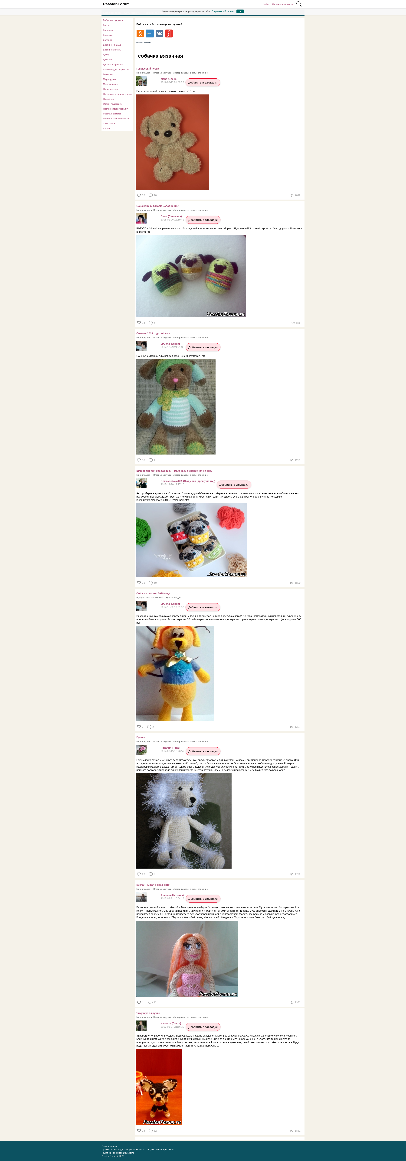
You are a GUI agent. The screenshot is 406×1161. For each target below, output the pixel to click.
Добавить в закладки (203, 82)
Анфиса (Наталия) (172, 895)
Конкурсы (108, 74)
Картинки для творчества (116, 69)
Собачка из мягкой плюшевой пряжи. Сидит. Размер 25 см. (171, 356)
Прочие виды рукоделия (115, 108)
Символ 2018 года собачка (153, 333)
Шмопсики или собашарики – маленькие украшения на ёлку (174, 470)
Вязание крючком (112, 49)
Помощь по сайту (142, 1149)
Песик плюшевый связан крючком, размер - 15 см (165, 91)
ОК (240, 11)
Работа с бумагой (112, 113)
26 (143, 195)
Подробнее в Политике (222, 11)
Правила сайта (109, 1149)
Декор (106, 54)
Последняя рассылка (163, 1149)
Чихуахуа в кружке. (148, 1013)
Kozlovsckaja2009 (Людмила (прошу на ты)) (188, 481)
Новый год (108, 99)
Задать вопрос (125, 1149)
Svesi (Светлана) (171, 216)
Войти (266, 4)
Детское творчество (113, 64)
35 (143, 583)
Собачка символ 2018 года (153, 593)
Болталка (108, 30)
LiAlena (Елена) (170, 343)
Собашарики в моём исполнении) (157, 206)
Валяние (107, 40)
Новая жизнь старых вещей (117, 94)
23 (143, 874)
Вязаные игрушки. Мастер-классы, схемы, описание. (180, 72)
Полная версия (109, 1146)
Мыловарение (110, 84)
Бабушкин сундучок (113, 20)
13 (143, 322)
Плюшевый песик (147, 68)
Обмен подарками (112, 104)
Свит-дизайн (109, 123)
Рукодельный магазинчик (116, 118)
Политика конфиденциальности (118, 1152)
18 (143, 460)
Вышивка (107, 35)
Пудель (141, 737)
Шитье (106, 128)
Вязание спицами (112, 44)
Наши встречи (110, 89)
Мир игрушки (110, 79)
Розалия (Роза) (170, 747)
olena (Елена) (169, 79)
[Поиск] (299, 4)
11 (143, 1002)
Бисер (106, 25)
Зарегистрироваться (282, 4)
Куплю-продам (173, 597)
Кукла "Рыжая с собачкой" (153, 884)
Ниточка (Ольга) (171, 1023)
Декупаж (107, 59)
